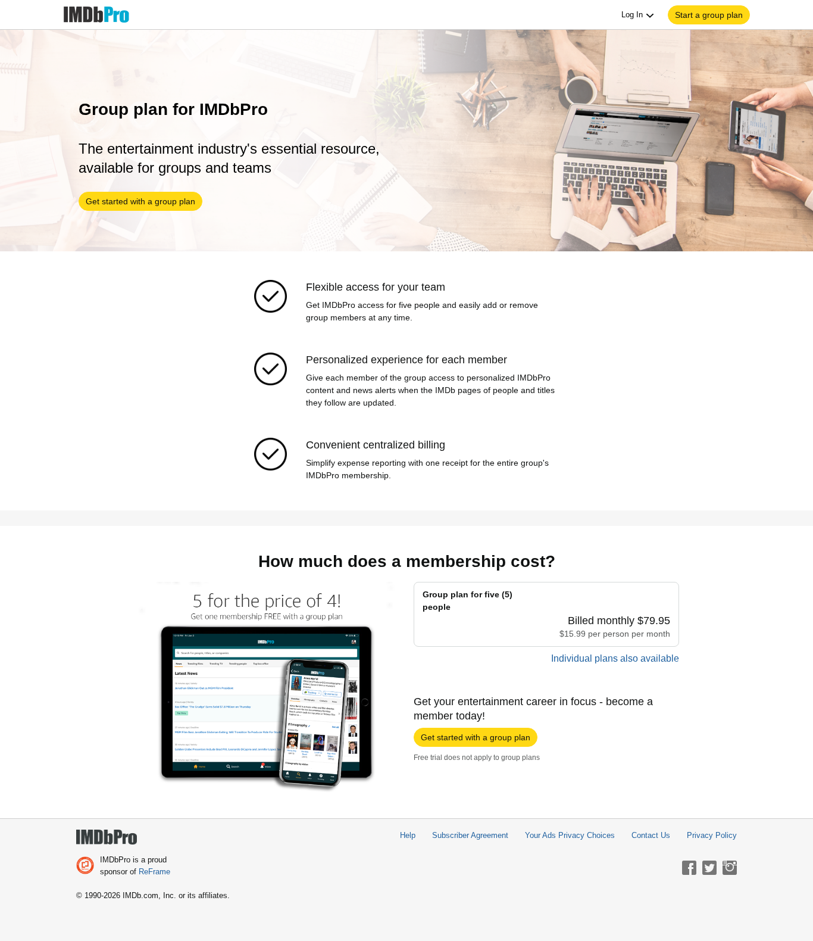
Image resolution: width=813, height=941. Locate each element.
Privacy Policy (712, 835)
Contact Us (650, 835)
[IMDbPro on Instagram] (730, 868)
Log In (633, 14)
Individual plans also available (615, 658)
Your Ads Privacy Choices (570, 835)
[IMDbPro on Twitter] (709, 868)
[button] (708, 15)
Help (407, 835)
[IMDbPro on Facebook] (689, 868)
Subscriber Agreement (470, 835)
